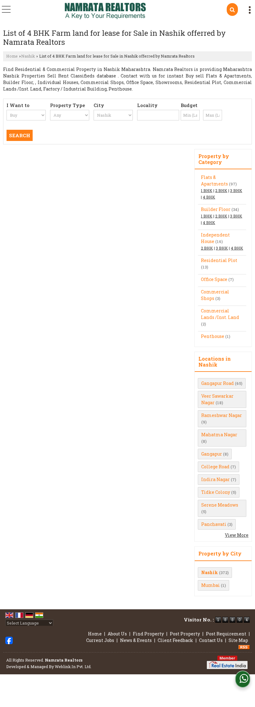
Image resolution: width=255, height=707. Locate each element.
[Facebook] (9, 640)
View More (236, 535)
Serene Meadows (219, 505)
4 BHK (209, 196)
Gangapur (211, 454)
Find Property (148, 634)
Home (12, 56)
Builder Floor (215, 209)
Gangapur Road (217, 383)
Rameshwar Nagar (221, 415)
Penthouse (212, 336)
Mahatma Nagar (219, 435)
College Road (215, 467)
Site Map (238, 640)
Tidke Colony (215, 492)
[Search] (232, 9)
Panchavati (213, 524)
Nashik (28, 56)
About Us (117, 634)
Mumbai (210, 585)
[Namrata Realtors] (105, 12)
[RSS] (244, 647)
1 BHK (206, 190)
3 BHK (236, 190)
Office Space (214, 279)
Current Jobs (100, 640)
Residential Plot (219, 260)
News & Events (136, 640)
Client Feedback (175, 640)
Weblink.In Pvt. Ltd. (73, 666)
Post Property (185, 634)
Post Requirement (226, 634)
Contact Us (211, 640)
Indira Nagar (215, 479)
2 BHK (221, 190)
